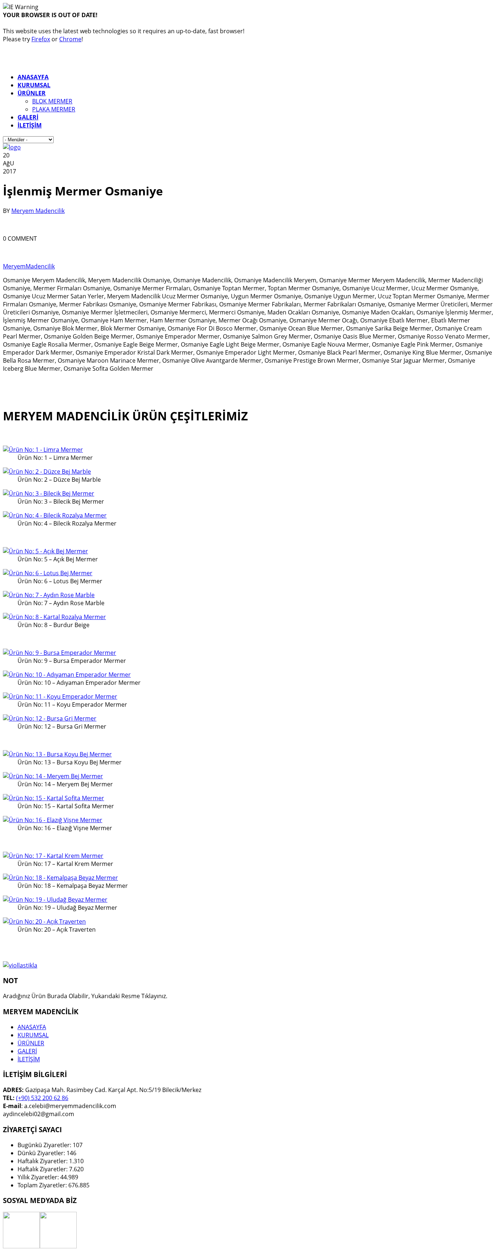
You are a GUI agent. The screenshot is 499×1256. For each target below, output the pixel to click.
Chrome (70, 39)
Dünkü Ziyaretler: (42, 1153)
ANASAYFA (32, 1027)
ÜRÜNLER (31, 1043)
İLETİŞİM (29, 1059)
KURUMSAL (33, 1035)
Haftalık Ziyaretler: (43, 1161)
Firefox (40, 39)
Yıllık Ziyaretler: (39, 1177)
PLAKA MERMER (53, 109)
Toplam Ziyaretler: (43, 1185)
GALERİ (27, 1051)
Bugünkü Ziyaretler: (45, 1145)
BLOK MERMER (52, 101)
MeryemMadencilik (29, 266)
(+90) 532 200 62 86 (42, 1098)
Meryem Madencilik (38, 211)
